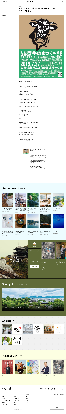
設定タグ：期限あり (6, 19)
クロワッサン (16, 400)
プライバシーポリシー (6, 400)
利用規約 (3, 402)
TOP (3, 5)
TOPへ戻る (56, 407)
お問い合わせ (4, 396)
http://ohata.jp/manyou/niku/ (36, 166)
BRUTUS (15, 396)
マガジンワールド (5, 409)
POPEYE (27, 394)
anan (15, 394)
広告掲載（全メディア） (19, 409)
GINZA (15, 402)
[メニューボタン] (63, 1)
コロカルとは (4, 394)
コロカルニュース (22, 6)
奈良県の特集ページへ (34, 266)
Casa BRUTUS (16, 398)
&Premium (28, 396)
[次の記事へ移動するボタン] (46, 268)
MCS (26, 404)
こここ (27, 402)
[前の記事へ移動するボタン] (43, 268)
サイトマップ (4, 404)
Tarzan (27, 398)
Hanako (15, 404)
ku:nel (27, 400)
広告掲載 (3, 398)
